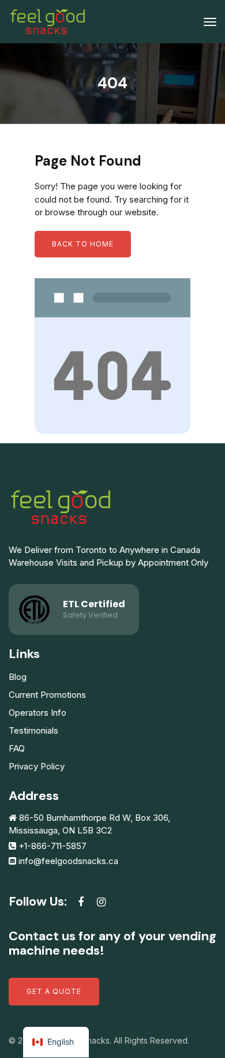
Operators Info (37, 712)
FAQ (17, 748)
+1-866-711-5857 (52, 845)
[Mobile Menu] (210, 22)
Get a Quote (54, 991)
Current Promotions (47, 694)
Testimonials (33, 730)
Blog (18, 676)
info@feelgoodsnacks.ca (68, 860)
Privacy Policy (37, 766)
